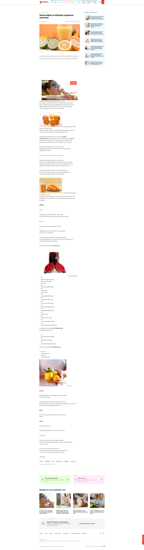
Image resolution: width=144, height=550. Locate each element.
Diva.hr (53, 541)
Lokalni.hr (56, 541)
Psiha (60, 2)
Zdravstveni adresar (75, 533)
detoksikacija (47, 461)
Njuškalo (60, 541)
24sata (64, 541)
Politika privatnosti (60, 546)
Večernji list (41, 541)
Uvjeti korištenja (53, 546)
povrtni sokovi (58, 461)
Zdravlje (54, 2)
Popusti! (68, 541)
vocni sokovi (73, 461)
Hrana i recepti (58, 533)
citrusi (41, 461)
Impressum (47, 546)
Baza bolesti (84, 533)
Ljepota (66, 2)
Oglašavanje (41, 546)
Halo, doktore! (66, 533)
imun (53, 461)
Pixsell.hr (72, 541)
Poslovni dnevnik (47, 541)
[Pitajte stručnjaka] (143, 539)
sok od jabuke (66, 461)
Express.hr (77, 541)
